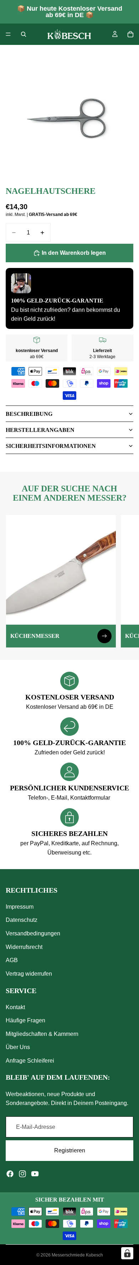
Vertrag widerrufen (29, 974)
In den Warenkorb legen (74, 253)
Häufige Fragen (25, 1020)
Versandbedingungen (33, 933)
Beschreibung (29, 414)
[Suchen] (23, 34)
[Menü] (8, 34)
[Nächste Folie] (125, 581)
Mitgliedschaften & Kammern (42, 1034)
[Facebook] (10, 1174)
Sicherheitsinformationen (51, 446)
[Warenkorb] (130, 34)
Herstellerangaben (40, 430)
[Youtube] (35, 1174)
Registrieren (69, 1150)
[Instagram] (22, 1174)
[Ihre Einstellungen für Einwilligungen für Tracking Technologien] (127, 1253)
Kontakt (15, 1007)
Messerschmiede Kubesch (77, 1255)
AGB (12, 960)
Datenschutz (21, 920)
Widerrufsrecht (24, 947)
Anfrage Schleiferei (30, 1061)
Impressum (20, 907)
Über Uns (18, 1047)
